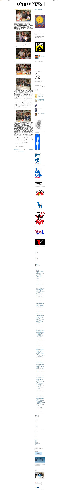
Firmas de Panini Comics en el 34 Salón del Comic (40, 386)
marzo (37, 416)
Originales (36, 440)
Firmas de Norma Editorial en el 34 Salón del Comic (40, 401)
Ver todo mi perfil (42, 56)
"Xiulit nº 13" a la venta (39, 302)
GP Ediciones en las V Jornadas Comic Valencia (40, 320)
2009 (36, 427)
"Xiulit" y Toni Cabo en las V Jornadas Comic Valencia (39, 282)
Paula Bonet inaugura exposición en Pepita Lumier (40, 378)
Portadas (36, 442)
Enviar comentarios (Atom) (21, 151)
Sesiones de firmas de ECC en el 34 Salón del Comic (40, 397)
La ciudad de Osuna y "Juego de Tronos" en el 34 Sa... (40, 411)
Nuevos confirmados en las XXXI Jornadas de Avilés (40, 100)
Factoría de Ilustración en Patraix (40, 306)
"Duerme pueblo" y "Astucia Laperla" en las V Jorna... (39, 294)
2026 (36, 248)
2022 (36, 253)
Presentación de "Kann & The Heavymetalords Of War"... (39, 314)
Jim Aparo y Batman (39, 108)
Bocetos (36, 431)
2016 (36, 260)
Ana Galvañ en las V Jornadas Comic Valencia (39, 290)
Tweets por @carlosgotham (38, 82)
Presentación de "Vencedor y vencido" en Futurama (39, 352)
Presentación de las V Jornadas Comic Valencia (40, 274)
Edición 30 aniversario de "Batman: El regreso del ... (39, 394)
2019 (36, 257)
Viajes (35, 444)
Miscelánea (36, 438)
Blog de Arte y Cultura (39, 454)
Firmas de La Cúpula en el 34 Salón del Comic (39, 390)
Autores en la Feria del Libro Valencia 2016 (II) (39, 409)
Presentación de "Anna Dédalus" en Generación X (40, 343)
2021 (36, 254)
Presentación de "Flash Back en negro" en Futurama (40, 350)
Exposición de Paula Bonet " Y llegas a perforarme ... (40, 399)
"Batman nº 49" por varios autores (40, 288)
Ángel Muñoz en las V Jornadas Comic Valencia (40, 337)
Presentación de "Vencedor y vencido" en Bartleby (39, 325)
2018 (36, 258)
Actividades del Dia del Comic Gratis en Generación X (40, 327)
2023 (36, 252)
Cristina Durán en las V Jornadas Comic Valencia (40, 286)
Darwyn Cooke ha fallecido (39, 329)
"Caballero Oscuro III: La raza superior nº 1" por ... (39, 276)
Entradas (37, 482)
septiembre (37, 265)
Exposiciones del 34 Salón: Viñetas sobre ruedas (39, 345)
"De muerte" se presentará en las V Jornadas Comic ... (40, 304)
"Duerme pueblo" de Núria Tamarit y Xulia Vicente (40, 403)
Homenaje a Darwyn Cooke (39, 307)
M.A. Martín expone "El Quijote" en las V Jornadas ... (40, 322)
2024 (36, 251)
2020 (36, 256)
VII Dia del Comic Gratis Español (40, 371)
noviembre (37, 263)
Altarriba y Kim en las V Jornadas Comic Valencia (40, 331)
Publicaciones (36, 443)
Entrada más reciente (16, 149)
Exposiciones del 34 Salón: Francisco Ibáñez (39, 359)
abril (37, 415)
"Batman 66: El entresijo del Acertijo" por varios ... (39, 311)
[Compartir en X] (25, 142)
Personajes (36, 441)
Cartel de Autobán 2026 (38, 9)
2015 (36, 420)
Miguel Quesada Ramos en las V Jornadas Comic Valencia (40, 413)
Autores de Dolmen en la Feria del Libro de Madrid (40, 284)
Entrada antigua (31, 149)
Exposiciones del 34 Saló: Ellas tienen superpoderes (40, 339)
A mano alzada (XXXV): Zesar (40, 113)
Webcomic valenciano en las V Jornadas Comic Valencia (40, 316)
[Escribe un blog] (24, 142)
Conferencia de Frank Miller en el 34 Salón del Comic (40, 356)
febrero (37, 417)
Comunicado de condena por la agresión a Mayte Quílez (40, 333)
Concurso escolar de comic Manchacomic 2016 (39, 407)
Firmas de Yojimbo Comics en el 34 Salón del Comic (40, 384)
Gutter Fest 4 (37, 323)
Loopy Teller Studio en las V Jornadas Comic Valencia (39, 335)
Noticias (36, 439)
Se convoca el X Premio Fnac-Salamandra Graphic (39, 280)
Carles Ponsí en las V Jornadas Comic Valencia (40, 309)
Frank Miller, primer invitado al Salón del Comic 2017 (40, 296)
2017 (36, 259)
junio (37, 269)
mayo (37, 270)
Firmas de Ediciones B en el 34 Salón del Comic (40, 388)
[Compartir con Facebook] (26, 142)
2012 (36, 424)
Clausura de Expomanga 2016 (40, 368)
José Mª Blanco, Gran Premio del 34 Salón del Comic (40, 375)
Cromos (36, 432)
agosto (37, 266)
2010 (36, 426)
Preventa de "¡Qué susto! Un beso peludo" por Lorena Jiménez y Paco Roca (40, 95)
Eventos (22, 143)
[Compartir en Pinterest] (27, 142)
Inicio (24, 149)
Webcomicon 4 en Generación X (40, 357)
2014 (36, 421)
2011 (36, 425)
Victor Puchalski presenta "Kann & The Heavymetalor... (40, 298)
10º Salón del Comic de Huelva (40, 305)
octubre (37, 264)
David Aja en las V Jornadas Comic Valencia (39, 300)
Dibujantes (19, 143)
